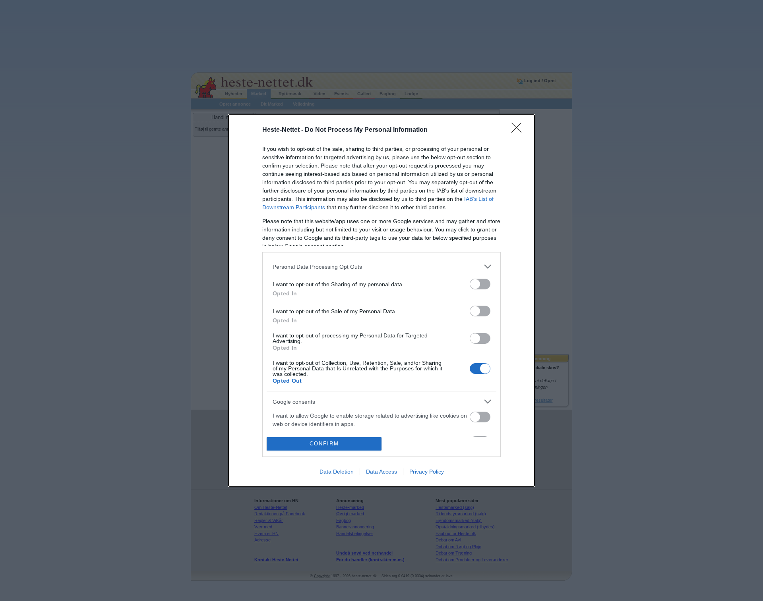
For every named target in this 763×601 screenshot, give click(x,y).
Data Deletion (337, 471)
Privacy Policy (426, 471)
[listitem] (381, 266)
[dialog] (381, 300)
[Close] (519, 130)
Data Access (381, 471)
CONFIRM (324, 444)
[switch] (480, 284)
